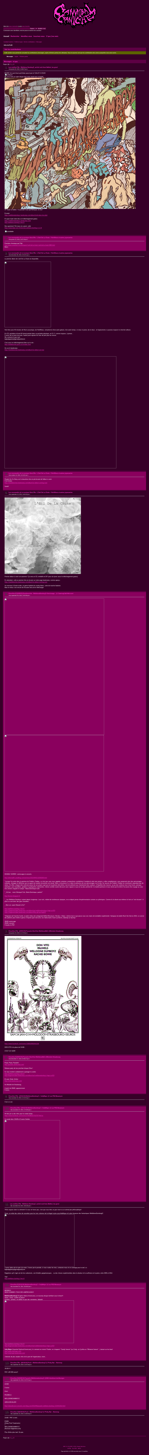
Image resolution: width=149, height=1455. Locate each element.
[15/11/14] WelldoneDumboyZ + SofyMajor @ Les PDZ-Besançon (39, 1284)
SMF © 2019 (73, 1446)
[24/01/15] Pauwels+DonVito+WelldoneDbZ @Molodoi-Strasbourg (38, 1057)
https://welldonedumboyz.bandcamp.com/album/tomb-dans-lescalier (26, 215)
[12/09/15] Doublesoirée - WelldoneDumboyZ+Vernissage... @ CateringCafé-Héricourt (44, 593)
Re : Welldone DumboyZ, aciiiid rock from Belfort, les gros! (38, 67)
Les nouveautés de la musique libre (21, 237)
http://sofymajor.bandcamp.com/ (15, 1353)
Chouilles (12, 593)
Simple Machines (81, 1446)
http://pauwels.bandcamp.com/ (14, 1064)
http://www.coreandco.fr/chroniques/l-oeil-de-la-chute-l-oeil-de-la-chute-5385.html (30, 245)
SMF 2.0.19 (66, 1446)
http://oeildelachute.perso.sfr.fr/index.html (18, 344)
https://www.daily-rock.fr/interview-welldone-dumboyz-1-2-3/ (23, 228)
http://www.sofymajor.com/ (13, 1351)
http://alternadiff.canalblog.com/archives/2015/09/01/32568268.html (26, 878)
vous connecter (13, 26)
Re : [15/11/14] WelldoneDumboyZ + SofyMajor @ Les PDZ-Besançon (39, 1096)
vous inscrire (26, 26)
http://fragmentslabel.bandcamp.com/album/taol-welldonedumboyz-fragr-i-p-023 (29, 1075)
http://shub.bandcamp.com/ (13, 1081)
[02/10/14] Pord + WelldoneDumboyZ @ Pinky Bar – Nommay (38, 1412)
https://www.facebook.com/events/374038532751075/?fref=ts (24, 1115)
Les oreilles (12, 67)
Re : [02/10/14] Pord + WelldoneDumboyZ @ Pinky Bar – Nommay (40, 1363)
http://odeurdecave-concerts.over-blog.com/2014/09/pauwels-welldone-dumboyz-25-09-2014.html (35, 1406)
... (12, 64)
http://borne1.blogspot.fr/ (12, 896)
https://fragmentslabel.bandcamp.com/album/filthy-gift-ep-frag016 (25, 912)
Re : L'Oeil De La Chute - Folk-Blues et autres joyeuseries (53, 237)
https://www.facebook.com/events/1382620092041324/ (22, 1043)
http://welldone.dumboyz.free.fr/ (15, 222)
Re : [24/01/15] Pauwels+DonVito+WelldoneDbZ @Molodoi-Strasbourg (39, 931)
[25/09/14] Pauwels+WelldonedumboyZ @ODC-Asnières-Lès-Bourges (41, 1378)
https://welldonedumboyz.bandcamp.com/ (18, 220)
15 (13, 64)
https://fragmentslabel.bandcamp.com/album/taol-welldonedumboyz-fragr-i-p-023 (30, 910)
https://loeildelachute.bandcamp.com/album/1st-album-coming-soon (26, 483)
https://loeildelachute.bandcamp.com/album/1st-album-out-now (24, 350)
